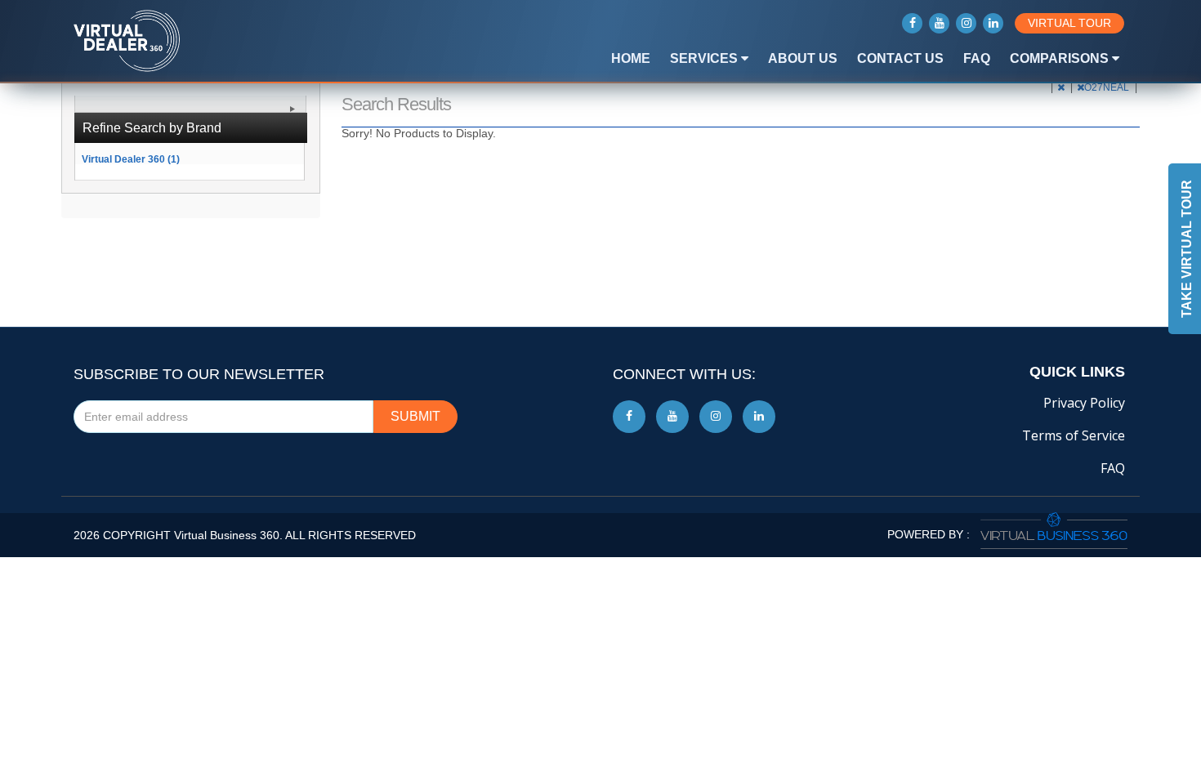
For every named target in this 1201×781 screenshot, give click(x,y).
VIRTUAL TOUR (1069, 22)
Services (705, 58)
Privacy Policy (1084, 403)
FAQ (976, 58)
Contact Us (900, 58)
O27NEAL (1108, 87)
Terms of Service (1073, 435)
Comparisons (1061, 58)
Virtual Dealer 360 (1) (131, 159)
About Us (802, 58)
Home (630, 58)
